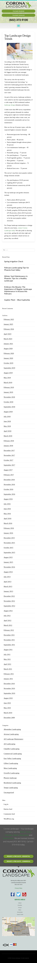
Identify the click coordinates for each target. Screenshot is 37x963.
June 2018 (7, 421)
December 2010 (9, 684)
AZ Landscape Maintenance (13, 739)
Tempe (28, 832)
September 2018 (9, 407)
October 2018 (8, 402)
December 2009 (9, 718)
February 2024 (9, 329)
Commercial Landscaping (13, 754)
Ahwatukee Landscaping (12, 729)
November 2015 (9, 543)
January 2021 (8, 344)
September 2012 (9, 606)
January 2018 (8, 446)
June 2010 (7, 703)
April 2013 (7, 582)
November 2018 (9, 397)
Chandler (8, 835)
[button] (18, 26)
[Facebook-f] (13, 894)
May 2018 (7, 426)
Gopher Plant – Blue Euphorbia (17, 300)
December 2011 (9, 635)
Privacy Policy (18, 888)
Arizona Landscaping (11, 734)
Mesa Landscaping (10, 768)
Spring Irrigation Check (13, 261)
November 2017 (9, 455)
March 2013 (8, 586)
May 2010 (7, 708)
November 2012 (9, 601)
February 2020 (9, 353)
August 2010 (8, 698)
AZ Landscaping (9, 744)
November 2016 (9, 484)
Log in (6, 804)
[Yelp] (24, 894)
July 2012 (7, 616)
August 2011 (8, 650)
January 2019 (8, 392)
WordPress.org (9, 819)
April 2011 (7, 664)
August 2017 (8, 470)
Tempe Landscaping (11, 788)
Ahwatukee (24, 835)
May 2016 (7, 514)
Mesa (22, 832)
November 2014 (9, 567)
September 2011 (9, 645)
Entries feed (8, 809)
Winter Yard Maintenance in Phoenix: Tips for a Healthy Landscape (16, 278)
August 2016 (8, 499)
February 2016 (9, 528)
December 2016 (9, 480)
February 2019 (9, 387)
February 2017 (9, 475)
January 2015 (8, 562)
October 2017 (8, 460)
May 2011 (7, 659)
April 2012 (7, 620)
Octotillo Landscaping (11, 773)
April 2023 (7, 334)
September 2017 (9, 465)
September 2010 (9, 693)
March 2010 (8, 713)
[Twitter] (18, 894)
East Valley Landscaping (12, 758)
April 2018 (7, 431)
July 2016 (7, 504)
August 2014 (8, 572)
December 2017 (9, 450)
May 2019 (7, 378)
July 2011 (7, 654)
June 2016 (7, 509)
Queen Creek (8, 838)
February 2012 (9, 630)
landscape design (9, 105)
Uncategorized (9, 792)
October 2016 (8, 489)
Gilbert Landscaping (11, 763)
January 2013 (8, 591)
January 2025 (8, 324)
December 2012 (9, 596)
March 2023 (8, 339)
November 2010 (9, 688)
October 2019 (8, 363)
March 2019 (8, 382)
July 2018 (7, 416)
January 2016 (8, 533)
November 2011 (9, 640)
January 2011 (8, 679)
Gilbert (15, 835)
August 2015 (8, 557)
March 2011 (8, 669)
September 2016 (9, 494)
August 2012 (8, 611)
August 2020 (8, 348)
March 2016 (8, 523)
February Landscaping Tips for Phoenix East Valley (16, 269)
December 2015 (9, 538)
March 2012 (8, 625)
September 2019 (9, 368)
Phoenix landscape (10, 778)
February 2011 (9, 674)
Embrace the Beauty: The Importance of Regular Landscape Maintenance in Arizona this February (18, 290)
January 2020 (8, 358)
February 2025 (9, 319)
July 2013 (7, 577)
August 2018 (8, 412)
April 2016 (7, 518)
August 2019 (8, 373)
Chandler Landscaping (11, 749)
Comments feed (9, 814)
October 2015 (8, 548)
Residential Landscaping (12, 783)
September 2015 (9, 552)
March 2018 (8, 436)
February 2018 (9, 441)
